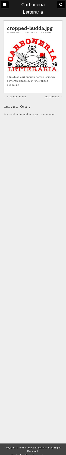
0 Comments (44, 32)
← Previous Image (15, 96)
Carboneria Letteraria (33, 8)
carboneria (15, 32)
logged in (25, 114)
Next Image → (53, 96)
